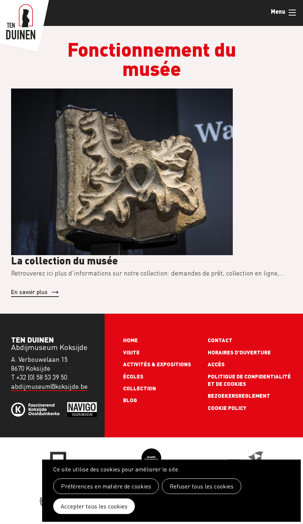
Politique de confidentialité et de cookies (249, 380)
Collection (139, 388)
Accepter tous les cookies (94, 506)
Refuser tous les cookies (202, 486)
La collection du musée (64, 260)
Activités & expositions (157, 364)
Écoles (133, 376)
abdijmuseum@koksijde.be (49, 386)
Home (130, 340)
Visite (131, 352)
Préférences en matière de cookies (106, 486)
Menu (292, 13)
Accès (216, 364)
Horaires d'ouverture (239, 352)
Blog (130, 400)
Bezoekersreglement (239, 395)
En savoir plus (29, 291)
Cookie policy (227, 407)
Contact (220, 340)
